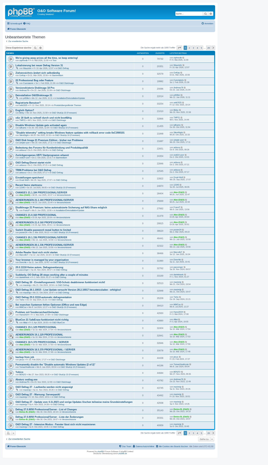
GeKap (22, 75)
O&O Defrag (63, 68)
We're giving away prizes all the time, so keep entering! (46, 58)
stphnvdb (23, 60)
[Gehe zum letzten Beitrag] (183, 58)
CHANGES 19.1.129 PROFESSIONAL (36, 327)
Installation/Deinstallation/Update (71, 98)
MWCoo (22, 307)
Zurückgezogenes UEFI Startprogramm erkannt (42, 155)
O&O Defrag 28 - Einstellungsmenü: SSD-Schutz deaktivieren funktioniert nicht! (60, 282)
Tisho (21, 300)
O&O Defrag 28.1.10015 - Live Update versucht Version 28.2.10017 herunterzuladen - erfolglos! (68, 289)
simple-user (24, 143)
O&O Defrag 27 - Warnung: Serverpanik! (37, 394)
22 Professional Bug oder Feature (34, 80)
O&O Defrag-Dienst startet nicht (33, 162)
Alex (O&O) (24, 195)
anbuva (22, 150)
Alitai (25, 322)
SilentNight (24, 135)
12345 (22, 187)
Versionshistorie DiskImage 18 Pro (35, 87)
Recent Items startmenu (28, 185)
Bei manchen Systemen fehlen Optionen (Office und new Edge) (51, 304)
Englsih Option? (24, 110)
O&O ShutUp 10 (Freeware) (64, 113)
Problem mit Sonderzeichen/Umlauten (37, 312)
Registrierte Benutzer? (28, 102)
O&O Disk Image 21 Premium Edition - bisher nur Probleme (49, 140)
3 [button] (193, 47)
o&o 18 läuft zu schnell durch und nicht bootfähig (43, 117)
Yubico (19, 372)
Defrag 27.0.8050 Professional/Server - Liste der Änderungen (49, 417)
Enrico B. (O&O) (27, 412)
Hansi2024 (24, 315)
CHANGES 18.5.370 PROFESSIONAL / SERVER (42, 342)
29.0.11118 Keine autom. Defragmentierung (39, 267)
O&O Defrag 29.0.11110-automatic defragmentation (43, 297)
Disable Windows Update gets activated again (41, 125)
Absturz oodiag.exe (26, 379)
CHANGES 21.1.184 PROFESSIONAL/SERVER (41, 192)
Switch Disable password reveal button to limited (43, 230)
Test (54, 60)
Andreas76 (24, 90)
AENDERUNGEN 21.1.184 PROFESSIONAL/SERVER (44, 200)
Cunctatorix (28, 83)
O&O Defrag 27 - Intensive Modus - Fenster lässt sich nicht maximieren (55, 424)
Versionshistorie (64, 195)
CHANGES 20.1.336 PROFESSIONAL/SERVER (41, 237)
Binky (21, 113)
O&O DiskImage (66, 83)
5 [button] (201, 47)
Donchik (23, 262)
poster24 (23, 232)
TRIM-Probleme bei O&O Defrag (33, 170)
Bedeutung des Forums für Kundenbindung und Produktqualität (51, 147)
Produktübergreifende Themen (67, 105)
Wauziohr (27, 68)
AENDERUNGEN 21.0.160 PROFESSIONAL (39, 222)
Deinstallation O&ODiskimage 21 (33, 95)
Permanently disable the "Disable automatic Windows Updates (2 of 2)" (55, 364)
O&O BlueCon (58, 322)
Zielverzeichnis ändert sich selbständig (37, 73)
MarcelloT (23, 255)
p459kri (26, 98)
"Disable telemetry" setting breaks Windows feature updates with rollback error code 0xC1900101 (70, 132)
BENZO (22, 374)
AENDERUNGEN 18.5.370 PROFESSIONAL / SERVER (45, 349)
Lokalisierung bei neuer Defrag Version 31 (39, 65)
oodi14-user (24, 158)
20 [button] (208, 47)
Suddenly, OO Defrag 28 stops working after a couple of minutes (51, 274)
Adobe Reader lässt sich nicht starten (36, 252)
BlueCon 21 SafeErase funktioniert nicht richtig (42, 319)
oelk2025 (23, 105)
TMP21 (22, 120)
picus (21, 359)
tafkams (22, 128)
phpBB (100, 451)
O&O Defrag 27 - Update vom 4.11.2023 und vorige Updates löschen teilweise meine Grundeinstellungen (74, 402)
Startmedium (57, 75)
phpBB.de (123, 453)
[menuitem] (26, 23)
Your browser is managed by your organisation (42, 259)
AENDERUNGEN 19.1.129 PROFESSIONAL (39, 334)
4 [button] (197, 47)
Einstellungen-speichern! (29, 177)
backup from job (24, 357)
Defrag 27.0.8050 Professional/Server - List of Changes (46, 409)
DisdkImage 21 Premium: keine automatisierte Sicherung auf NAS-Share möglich (61, 207)
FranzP (26, 210)
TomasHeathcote (26, 367)
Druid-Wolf (24, 180)
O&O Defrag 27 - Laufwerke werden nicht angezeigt (44, 387)
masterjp (27, 285)
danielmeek (24, 277)
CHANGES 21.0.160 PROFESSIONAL (36, 215)
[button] (179, 48)
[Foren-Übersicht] (21, 12)
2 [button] (189, 47)
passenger (24, 270)
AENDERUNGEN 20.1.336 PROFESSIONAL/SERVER (44, 245)
